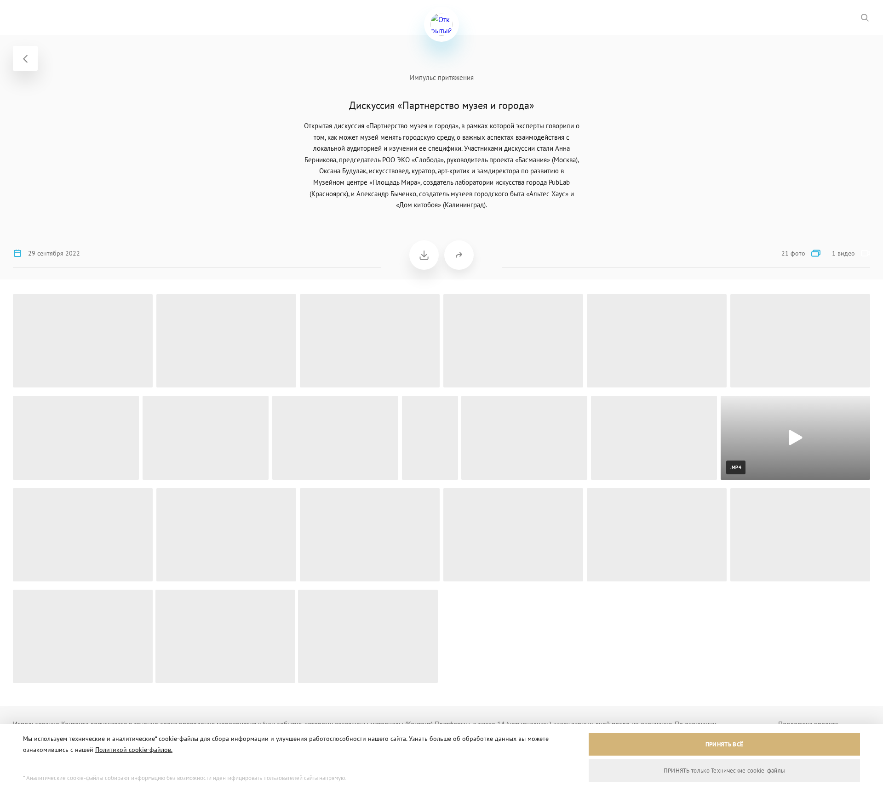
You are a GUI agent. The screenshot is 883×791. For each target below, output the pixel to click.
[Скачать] (424, 255)
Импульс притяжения (442, 77)
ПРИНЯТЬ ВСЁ (724, 744)
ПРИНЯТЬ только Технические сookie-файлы (725, 770)
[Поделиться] (459, 255)
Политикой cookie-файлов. (133, 749)
